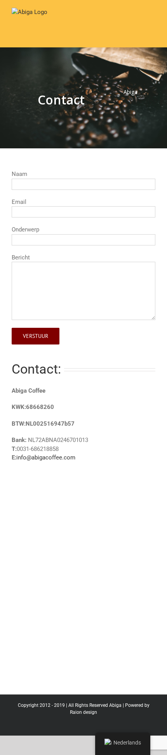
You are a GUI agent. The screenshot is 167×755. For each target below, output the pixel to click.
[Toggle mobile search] (138, 21)
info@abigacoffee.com (45, 457)
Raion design (83, 712)
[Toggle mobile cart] (124, 21)
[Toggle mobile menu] (152, 21)
